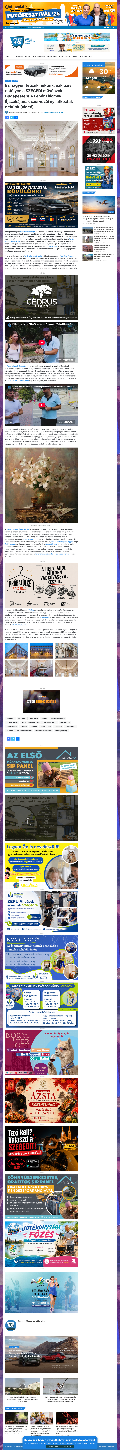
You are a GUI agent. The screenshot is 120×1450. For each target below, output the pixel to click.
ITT (88, 1443)
